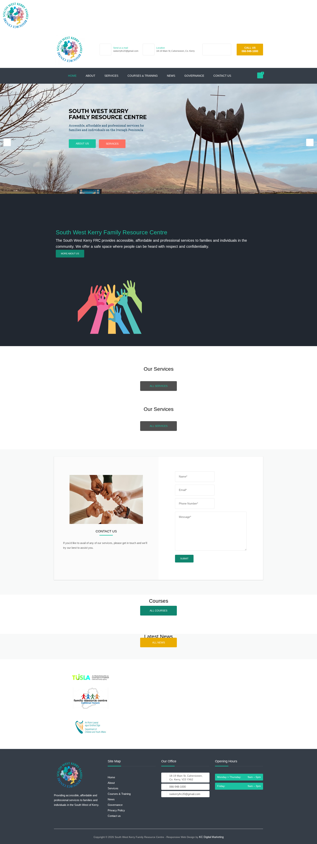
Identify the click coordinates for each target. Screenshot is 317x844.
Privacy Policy (116, 810)
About (90, 75)
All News (158, 642)
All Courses (158, 610)
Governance (194, 75)
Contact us (222, 75)
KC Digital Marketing (211, 836)
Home (72, 75)
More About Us (70, 253)
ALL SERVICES (70, 142)
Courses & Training (142, 75)
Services (111, 75)
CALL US (250, 47)
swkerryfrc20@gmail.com (125, 51)
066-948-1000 (250, 51)
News (171, 75)
